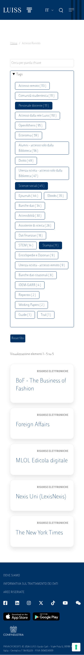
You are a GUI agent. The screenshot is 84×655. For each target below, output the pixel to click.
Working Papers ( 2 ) (31, 305)
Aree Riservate (13, 592)
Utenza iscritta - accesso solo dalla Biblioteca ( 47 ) (40, 173)
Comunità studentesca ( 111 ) (36, 96)
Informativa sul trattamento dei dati (30, 584)
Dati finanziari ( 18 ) (31, 235)
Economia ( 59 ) (29, 135)
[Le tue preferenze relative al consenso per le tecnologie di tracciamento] (76, 647)
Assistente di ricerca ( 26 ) (35, 225)
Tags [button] (19, 74)
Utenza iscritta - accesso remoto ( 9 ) (42, 265)
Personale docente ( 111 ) (34, 106)
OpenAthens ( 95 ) (30, 125)
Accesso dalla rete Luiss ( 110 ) (37, 115)
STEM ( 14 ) (26, 245)
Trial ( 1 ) (46, 315)
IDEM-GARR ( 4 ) (30, 285)
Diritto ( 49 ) (26, 161)
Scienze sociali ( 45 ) (31, 186)
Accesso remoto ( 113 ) (32, 86)
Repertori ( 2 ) (27, 295)
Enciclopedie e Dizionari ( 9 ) (37, 255)
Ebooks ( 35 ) (55, 196)
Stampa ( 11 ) (50, 245)
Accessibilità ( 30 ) (30, 216)
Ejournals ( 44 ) (28, 196)
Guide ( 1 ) (25, 315)
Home (13, 43)
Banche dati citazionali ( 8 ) (36, 275)
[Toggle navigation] (71, 10)
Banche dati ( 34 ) (30, 206)
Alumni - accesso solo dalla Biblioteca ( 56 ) (36, 148)
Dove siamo (11, 575)
